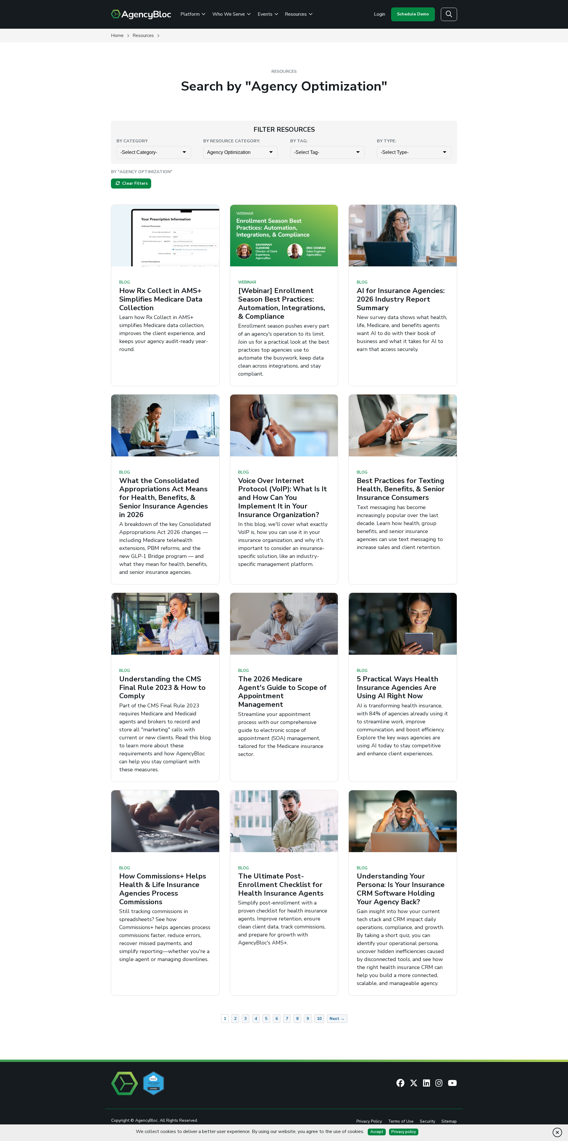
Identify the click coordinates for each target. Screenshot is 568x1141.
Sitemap (449, 1121)
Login (379, 14)
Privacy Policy (369, 1121)
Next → (337, 1018)
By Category (132, 141)
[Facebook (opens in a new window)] (400, 1083)
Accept (376, 1131)
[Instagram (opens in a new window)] (439, 1083)
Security (427, 1121)
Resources (296, 14)
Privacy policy (403, 1131)
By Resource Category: (231, 141)
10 (319, 1018)
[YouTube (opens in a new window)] (452, 1083)
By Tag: (299, 141)
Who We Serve (229, 14)
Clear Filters (134, 183)
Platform (190, 14)
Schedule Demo (413, 14)
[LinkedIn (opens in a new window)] (426, 1083)
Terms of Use (401, 1121)
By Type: (386, 141)
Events (266, 14)
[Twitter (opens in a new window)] (414, 1083)
